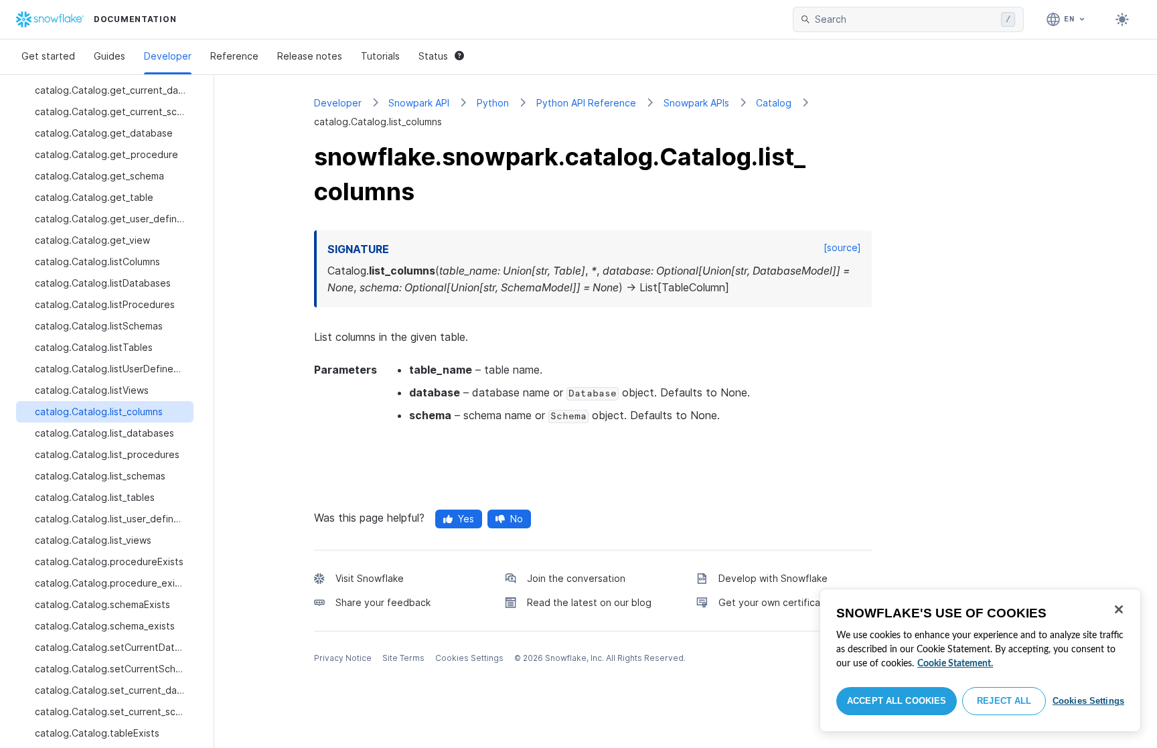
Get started (48, 56)
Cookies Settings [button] (469, 658)
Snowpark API (418, 102)
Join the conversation (576, 578)
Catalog (773, 102)
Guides (109, 56)
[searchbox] (905, 19)
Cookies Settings (1088, 701)
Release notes (309, 56)
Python (493, 102)
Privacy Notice (343, 658)
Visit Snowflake (369, 578)
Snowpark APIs (696, 102)
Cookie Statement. (955, 663)
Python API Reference (586, 102)
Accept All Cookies (896, 701)
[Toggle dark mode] (1122, 19)
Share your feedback (383, 602)
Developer (167, 56)
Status (433, 56)
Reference (234, 56)
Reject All (1004, 701)
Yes (466, 518)
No (516, 518)
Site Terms (403, 658)
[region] (980, 660)
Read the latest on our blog (589, 602)
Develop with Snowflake (773, 578)
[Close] (1119, 609)
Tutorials (380, 56)
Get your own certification (778, 602)
